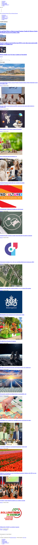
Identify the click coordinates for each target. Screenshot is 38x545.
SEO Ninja (24, 537)
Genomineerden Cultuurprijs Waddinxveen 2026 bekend (11, 209)
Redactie (1, 34)
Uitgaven (3, 2)
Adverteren (3, 1)
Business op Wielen (5, 17)
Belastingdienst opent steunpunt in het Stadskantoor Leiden (12, 314)
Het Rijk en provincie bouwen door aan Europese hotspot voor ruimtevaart (15, 367)
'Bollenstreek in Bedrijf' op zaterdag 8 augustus (9, 527)
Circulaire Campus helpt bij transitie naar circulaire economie (12, 500)
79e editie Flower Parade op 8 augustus (8, 341)
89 (3, 529)
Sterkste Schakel (4, 3)
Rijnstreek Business (13, 537)
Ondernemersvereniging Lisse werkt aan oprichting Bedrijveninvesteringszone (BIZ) (17, 262)
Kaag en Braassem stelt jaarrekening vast (8, 156)
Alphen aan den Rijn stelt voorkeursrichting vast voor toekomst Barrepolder (15, 288)
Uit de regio (4, 15)
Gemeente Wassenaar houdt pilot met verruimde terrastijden (12, 182)
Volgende (5, 529)
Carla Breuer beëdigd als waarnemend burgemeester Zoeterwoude (13, 446)
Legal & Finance (4, 18)
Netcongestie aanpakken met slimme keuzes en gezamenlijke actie (13, 393)
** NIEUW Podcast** (5, 4)
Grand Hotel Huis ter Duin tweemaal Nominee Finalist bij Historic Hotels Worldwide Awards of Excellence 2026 (19, 32)
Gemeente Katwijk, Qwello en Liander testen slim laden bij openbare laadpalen (16, 235)
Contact (3, 5)
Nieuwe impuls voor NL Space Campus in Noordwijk (13, 54)
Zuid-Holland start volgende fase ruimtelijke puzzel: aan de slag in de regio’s (15, 420)
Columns (3, 16)
